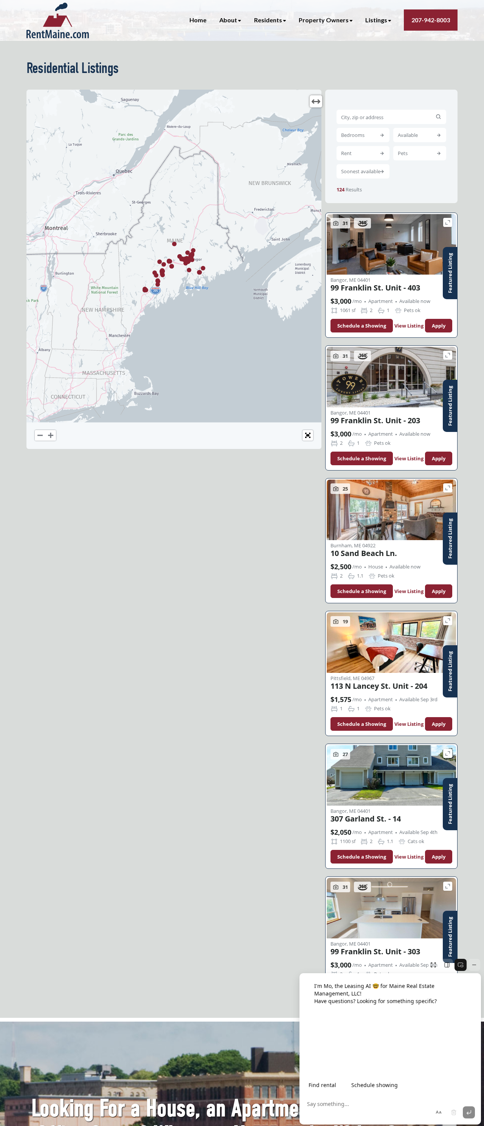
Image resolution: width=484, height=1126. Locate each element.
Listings (376, 19)
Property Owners (324, 19)
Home (197, 19)
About (228, 19)
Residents (268, 19)
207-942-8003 (430, 19)
